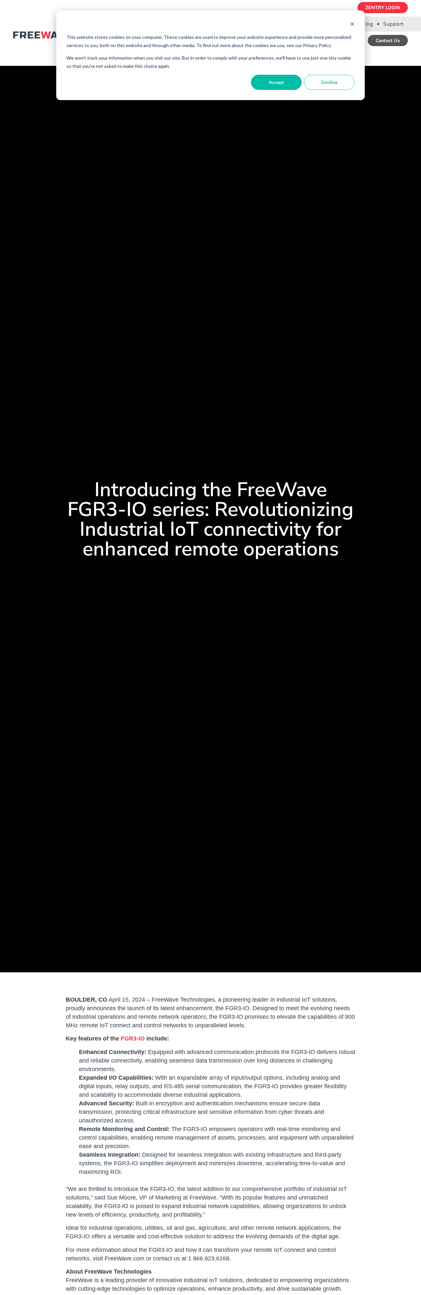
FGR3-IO (133, 1038)
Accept (276, 82)
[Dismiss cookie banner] (352, 25)
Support (393, 24)
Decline (329, 82)
